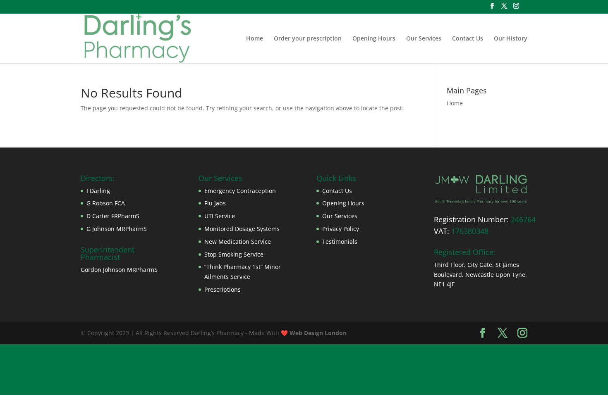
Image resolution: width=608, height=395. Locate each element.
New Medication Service (237, 241)
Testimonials (339, 241)
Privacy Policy (340, 229)
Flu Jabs (215, 203)
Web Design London (318, 333)
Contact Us (467, 39)
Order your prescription (308, 39)
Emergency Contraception (240, 191)
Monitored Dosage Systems (242, 229)
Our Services (423, 39)
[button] (480, 189)
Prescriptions (222, 289)
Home (254, 39)
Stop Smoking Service (233, 254)
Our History (510, 39)
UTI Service (219, 216)
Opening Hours (373, 39)
